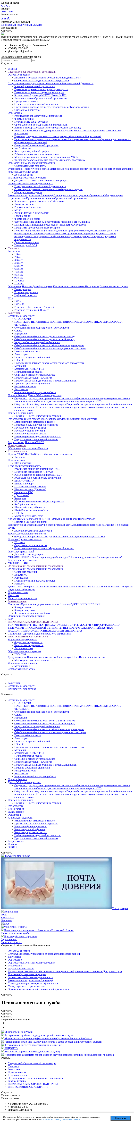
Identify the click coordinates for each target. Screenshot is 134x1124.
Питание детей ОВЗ (25, 245)
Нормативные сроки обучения (31, 121)
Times (10, 11)
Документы (87, 83)
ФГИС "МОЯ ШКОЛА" (42, 624)
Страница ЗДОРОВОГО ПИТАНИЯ (80, 604)
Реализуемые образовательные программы (38, 115)
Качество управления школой (30, 433)
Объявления (14, 286)
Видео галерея (32, 418)
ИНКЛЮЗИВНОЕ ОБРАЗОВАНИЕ (28, 636)
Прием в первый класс (20, 413)
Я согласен (120, 1118)
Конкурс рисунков (24, 610)
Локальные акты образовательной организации (40, 98)
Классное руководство (83, 557)
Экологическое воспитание (87, 524)
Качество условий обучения (29, 430)
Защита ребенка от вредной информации (37, 342)
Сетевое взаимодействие (21, 669)
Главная (12, 68)
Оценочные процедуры (27, 110)
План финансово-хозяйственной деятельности (40, 186)
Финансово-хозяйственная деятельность (30, 183)
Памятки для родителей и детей (32, 357)
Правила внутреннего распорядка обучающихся (41, 89)
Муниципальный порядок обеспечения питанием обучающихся (50, 224)
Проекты (13, 539)
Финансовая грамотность (58, 454)
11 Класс (19, 283)
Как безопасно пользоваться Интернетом (76, 286)
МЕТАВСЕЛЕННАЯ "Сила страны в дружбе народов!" (39, 557)
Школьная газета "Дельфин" (30, 489)
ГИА (10, 298)
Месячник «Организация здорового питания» (33, 604)
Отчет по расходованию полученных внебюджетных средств (48, 189)
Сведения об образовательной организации (32, 71)
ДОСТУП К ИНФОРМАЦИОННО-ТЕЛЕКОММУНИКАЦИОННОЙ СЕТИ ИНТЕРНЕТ (64, 626)
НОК (4, 914)
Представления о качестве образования (36, 439)
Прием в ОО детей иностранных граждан (37, 415)
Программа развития (26, 101)
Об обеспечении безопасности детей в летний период (44, 339)
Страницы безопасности (21, 315)
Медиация (20, 365)
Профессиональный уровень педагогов (36, 424)
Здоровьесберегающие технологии (27, 533)
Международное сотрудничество (26, 986)
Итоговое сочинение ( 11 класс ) (32, 310)
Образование (15, 112)
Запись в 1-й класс (11, 942)
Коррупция (20, 333)
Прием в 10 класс (17, 395)
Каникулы (20, 498)
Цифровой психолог (25, 295)
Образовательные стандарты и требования (31, 162)
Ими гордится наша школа (22, 598)
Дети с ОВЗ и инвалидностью (44, 395)
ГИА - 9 (18, 301)
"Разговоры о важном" (109, 557)
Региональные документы (28, 645)
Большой (37, 24)
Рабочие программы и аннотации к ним (36, 154)
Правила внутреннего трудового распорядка (39, 92)
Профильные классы (30, 539)
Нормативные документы (22, 639)
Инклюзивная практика (92, 657)
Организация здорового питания (26, 616)
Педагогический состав (36, 168)
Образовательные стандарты (30, 165)
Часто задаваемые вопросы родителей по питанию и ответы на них (52, 221)
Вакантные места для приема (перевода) (30, 195)
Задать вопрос (48, 418)
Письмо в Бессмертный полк (30, 521)
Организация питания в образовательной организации (56, 198)
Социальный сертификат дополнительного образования (39, 633)
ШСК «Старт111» (24, 480)
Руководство (15, 168)
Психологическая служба (114, 286)
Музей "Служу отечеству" (28, 516)
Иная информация (25, 589)
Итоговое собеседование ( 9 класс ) (34, 307)
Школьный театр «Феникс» (29, 507)
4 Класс (18, 263)
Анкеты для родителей (84, 418)
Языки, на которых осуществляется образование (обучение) (47, 127)
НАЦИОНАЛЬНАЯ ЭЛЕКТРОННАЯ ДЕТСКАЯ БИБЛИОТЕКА (45, 630)
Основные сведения (19, 74)
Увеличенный (24, 24)
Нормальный (8, 24)
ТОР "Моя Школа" (18, 624)
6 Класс (18, 268)
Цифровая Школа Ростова (80, 518)
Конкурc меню (22, 607)
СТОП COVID (22, 318)
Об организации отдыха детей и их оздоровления (35, 566)
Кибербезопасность (25, 386)
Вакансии (6, 920)
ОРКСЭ (39, 442)
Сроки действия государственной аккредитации (41, 124)
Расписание (14, 251)
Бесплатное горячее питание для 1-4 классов (39, 201)
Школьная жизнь (17, 451)
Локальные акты (23, 648)
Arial (4, 11)
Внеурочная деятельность (22, 560)
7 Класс (18, 271)
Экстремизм (21, 389)
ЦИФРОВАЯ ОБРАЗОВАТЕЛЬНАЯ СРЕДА (33, 621)
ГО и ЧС (19, 360)
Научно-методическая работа (55, 524)
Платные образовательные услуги (27, 177)
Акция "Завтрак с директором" (31, 212)
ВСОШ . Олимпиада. (54, 518)
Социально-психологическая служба (34, 374)
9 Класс (18, 277)
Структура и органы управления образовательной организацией (44, 83)
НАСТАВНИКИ (34, 454)
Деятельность (15, 586)
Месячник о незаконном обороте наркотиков (39, 501)
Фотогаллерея (15, 418)
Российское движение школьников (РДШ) (37, 468)
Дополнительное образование (24, 518)
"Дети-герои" (21, 495)
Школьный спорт (24, 483)
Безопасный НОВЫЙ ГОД (29, 368)
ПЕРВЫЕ (19, 513)
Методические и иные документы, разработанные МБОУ (46, 157)
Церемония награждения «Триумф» (34, 471)
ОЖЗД (18, 330)
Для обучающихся (42, 286)
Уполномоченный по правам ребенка (35, 392)
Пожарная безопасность (27, 351)
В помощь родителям (26, 292)
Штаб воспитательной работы (24, 466)
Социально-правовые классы (30, 545)
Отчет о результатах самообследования (36, 104)
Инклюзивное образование (23, 663)
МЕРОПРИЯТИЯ (18, 563)
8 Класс (18, 274)
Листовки (19, 457)
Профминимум (16, 460)
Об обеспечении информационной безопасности (41, 327)
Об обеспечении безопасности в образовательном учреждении (49, 345)
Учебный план (22, 148)
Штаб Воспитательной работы (31, 510)
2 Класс (18, 257)
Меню (17, 210)
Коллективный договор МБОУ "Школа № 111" (40, 95)
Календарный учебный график (31, 151)
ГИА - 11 (19, 304)
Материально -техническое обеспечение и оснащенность (55, 586)
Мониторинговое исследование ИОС (35, 660)
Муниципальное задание (28, 192)
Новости (27, 286)
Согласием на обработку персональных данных (61, 1119)
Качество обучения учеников (30, 427)
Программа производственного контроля (37, 227)
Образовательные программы (24, 651)
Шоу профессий (23, 463)
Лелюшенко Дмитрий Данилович (33, 530)
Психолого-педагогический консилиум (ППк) (52, 657)
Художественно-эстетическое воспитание (37, 477)
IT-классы (19, 542)
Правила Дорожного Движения (32, 383)
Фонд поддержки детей (21, 551)
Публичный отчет (18, 592)
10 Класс (19, 280)
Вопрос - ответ (16, 442)
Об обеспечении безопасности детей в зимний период (44, 336)
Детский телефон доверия (28, 554)
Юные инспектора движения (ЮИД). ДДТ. (38, 474)
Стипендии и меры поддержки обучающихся (78, 195)
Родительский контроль (27, 207)
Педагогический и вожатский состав (35, 580)
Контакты (19, 583)
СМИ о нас (7, 917)
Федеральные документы (28, 642)
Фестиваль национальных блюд (32, 613)
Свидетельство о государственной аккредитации (41, 80)
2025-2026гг (21, 654)
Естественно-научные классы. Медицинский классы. (44, 548)
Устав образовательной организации (34, 86)
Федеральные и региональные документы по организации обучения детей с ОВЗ (59, 536)
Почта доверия (22, 289)
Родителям (14, 313)
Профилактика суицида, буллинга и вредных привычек (45, 380)
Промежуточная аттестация (23, 524)
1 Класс (18, 254)
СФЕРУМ (74, 627)
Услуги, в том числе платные (104, 586)
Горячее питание (17, 601)
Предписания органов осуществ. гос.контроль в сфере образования (51, 107)
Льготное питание (24, 204)
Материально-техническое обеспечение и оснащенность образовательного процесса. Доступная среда (65, 971)
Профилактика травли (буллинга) (33, 377)
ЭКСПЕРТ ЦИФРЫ (68, 624)
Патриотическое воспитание (30, 486)
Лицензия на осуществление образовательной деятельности (47, 77)
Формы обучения (24, 118)
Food (10, 618)
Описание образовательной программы (36, 145)
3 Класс (18, 260)
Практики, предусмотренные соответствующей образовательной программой (57, 136)
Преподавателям (17, 445)
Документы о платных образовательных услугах (41, 180)
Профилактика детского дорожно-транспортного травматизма (49, 363)
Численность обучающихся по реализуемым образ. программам (49, 160)
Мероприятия (22, 666)
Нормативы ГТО (23, 492)
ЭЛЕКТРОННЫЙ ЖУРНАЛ (97, 627)
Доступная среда (23, 174)
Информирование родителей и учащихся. (37, 436)
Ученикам (13, 248)
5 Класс (18, 265)
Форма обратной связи (27, 218)
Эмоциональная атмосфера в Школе (34, 421)
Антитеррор (21, 354)
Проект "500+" (16, 454)
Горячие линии (22, 215)
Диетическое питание (26, 242)
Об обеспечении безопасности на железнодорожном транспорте (50, 348)
